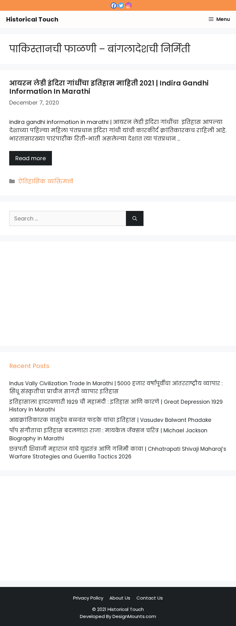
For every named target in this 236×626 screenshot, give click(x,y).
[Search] (135, 218)
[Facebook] (114, 5)
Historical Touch (32, 19)
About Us (119, 598)
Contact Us (149, 598)
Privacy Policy (88, 598)
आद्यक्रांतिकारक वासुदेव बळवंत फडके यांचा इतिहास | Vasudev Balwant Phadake (110, 420)
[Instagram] (128, 5)
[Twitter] (121, 5)
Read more (30, 158)
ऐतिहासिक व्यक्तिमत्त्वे (45, 181)
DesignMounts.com (134, 616)
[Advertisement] (118, 294)
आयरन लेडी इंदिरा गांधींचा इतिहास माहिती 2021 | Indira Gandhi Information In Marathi (109, 87)
